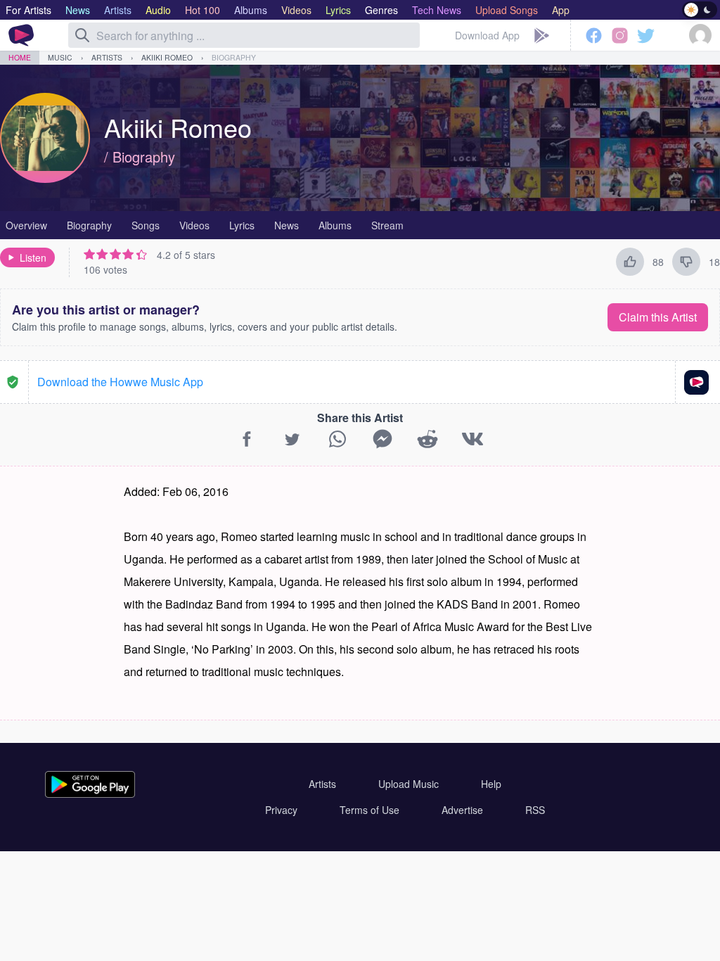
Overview (26, 225)
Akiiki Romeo (167, 57)
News (286, 225)
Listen (33, 257)
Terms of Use (369, 810)
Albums (335, 225)
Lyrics (242, 225)
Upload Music (408, 784)
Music (60, 57)
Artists (106, 57)
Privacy (281, 810)
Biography (234, 57)
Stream (387, 225)
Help (491, 784)
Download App (487, 35)
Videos (194, 225)
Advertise (462, 810)
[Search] (82, 35)
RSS (535, 810)
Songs (145, 225)
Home (19, 57)
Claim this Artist (658, 317)
